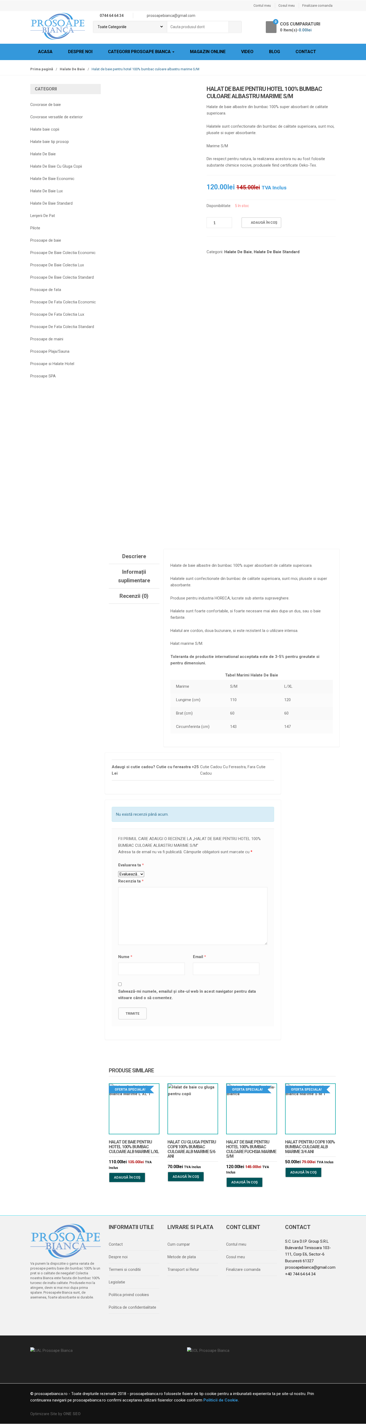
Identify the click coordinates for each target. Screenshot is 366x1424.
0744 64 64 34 (112, 15)
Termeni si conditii (125, 1269)
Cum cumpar (178, 1244)
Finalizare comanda (317, 5)
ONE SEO (72, 1413)
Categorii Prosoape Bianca (140, 51)
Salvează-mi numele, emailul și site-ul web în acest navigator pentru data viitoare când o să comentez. (187, 994)
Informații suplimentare (134, 576)
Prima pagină (41, 69)
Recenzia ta (131, 881)
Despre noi (80, 51)
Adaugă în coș (264, 222)
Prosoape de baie (45, 240)
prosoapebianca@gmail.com (310, 1267)
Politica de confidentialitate (132, 1307)
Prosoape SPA (43, 376)
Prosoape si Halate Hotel (52, 363)
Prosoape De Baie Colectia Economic (63, 252)
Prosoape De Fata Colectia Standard (62, 326)
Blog (274, 51)
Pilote (35, 228)
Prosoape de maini (46, 339)
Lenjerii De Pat (42, 215)
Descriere (134, 556)
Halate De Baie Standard (277, 251)
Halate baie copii (44, 129)
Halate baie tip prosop (49, 141)
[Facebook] (36, 1311)
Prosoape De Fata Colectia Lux (57, 314)
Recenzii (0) (133, 596)
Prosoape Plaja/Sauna (49, 351)
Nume (125, 956)
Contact (306, 51)
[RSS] (92, 1311)
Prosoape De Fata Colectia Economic (63, 302)
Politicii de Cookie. (220, 1400)
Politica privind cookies (129, 1294)
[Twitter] (47, 1311)
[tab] (134, 556)
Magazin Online (208, 51)
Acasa (45, 51)
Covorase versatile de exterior (56, 117)
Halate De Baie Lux (46, 191)
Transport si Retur (183, 1269)
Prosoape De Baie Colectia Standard (62, 277)
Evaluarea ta (131, 865)
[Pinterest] (81, 1311)
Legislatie (117, 1282)
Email (199, 956)
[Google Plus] (69, 1311)
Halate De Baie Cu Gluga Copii (56, 166)
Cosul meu (286, 5)
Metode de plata (181, 1256)
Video (247, 51)
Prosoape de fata (45, 289)
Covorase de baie (45, 104)
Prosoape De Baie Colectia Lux (57, 265)
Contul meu (262, 5)
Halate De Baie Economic (52, 178)
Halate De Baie (72, 69)
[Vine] (58, 1311)
